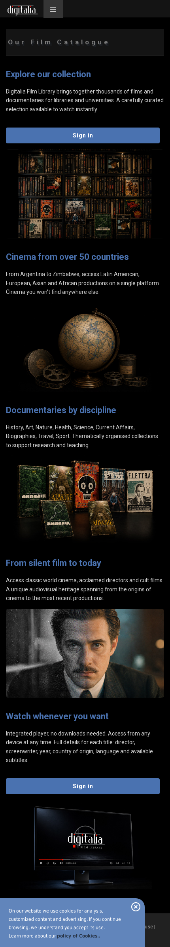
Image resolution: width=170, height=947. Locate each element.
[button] (53, 9)
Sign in (83, 135)
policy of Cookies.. (78, 936)
